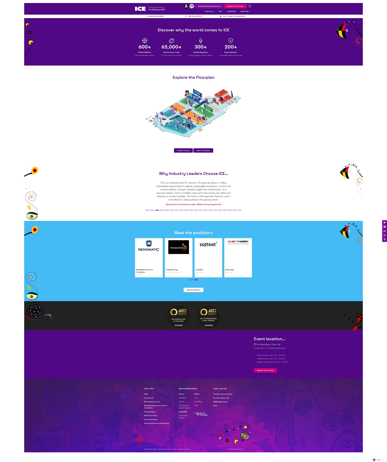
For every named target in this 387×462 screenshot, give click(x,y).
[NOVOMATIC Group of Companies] (241, 254)
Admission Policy (150, 415)
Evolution (143, 270)
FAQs (146, 394)
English (379, 460)
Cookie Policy (172, 449)
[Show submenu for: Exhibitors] (237, 12)
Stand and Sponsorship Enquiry (156, 423)
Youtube (384, 227)
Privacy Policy (149, 412)
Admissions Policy (184, 449)
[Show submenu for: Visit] (224, 12)
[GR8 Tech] (182, 254)
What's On (209, 11)
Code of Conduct (151, 419)
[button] (24, 189)
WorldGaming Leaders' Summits (184, 406)
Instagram (384, 235)
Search (250, 6)
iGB (196, 398)
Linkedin (384, 231)
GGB (196, 405)
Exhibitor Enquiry (183, 150)
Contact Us (148, 398)
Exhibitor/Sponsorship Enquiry (209, 6)
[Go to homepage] (140, 8)
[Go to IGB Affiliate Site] (186, 6)
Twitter (384, 222)
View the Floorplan (203, 150)
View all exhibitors (193, 290)
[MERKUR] (212, 254)
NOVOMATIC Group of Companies (237, 271)
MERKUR (202, 270)
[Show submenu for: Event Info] (251, 12)
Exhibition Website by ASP (235, 449)
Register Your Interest (235, 6)
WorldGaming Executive (183, 416)
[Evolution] (152, 254)
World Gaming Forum (152, 402)
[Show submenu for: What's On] (216, 12)
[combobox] (378, 460)
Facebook (384, 239)
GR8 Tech (173, 270)
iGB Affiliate (182, 398)
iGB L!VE (182, 402)
